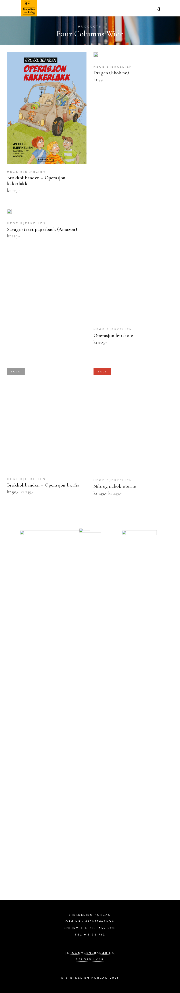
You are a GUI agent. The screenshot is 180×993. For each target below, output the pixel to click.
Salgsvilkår (90, 959)
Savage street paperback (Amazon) (42, 229)
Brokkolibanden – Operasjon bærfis (43, 485)
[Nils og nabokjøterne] (133, 416)
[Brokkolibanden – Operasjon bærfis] (46, 415)
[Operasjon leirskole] (133, 265)
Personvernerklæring (90, 953)
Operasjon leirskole (113, 335)
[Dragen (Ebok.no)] (96, 55)
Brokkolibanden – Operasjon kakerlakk (36, 180)
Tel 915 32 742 (90, 934)
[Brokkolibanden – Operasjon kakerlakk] (46, 108)
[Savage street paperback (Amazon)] (9, 212)
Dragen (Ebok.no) (111, 73)
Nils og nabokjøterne (115, 486)
